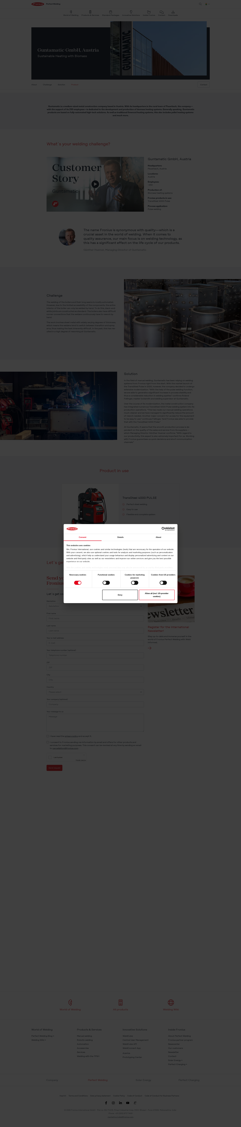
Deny (120, 595)
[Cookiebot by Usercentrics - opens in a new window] (163, 529)
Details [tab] (120, 537)
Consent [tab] (82, 537)
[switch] (106, 583)
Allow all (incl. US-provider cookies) (157, 594)
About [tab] (158, 537)
